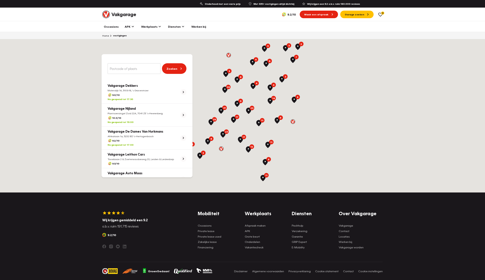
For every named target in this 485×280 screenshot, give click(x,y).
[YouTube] (118, 246)
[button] (228, 55)
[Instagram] (111, 246)
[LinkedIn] (125, 246)
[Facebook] (104, 246)
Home (105, 35)
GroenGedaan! (158, 271)
